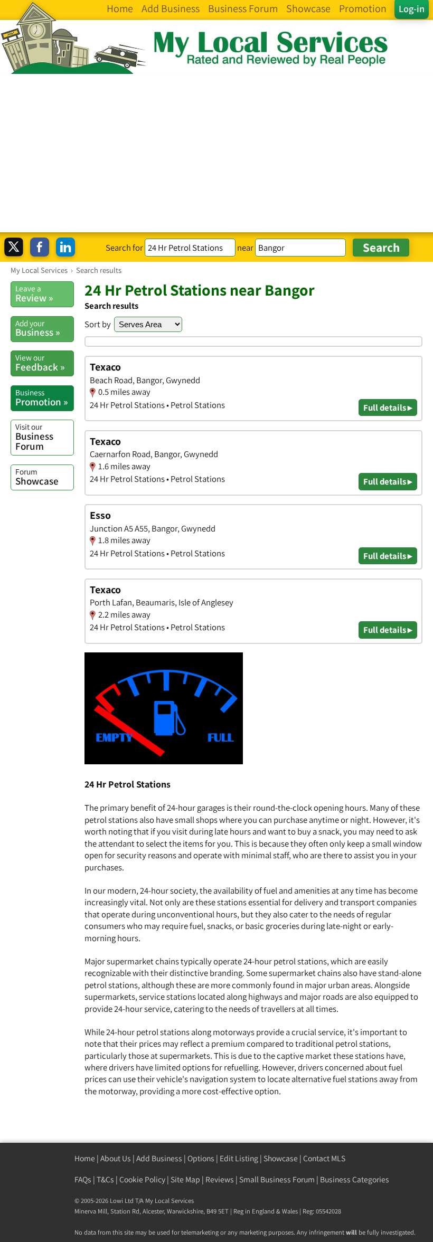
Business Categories (354, 1179)
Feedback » (39, 362)
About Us (115, 1158)
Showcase (37, 476)
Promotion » (41, 397)
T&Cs (105, 1179)
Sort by (97, 324)
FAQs (82, 1179)
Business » (37, 328)
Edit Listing (239, 1158)
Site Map (185, 1179)
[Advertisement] (216, 153)
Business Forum (34, 436)
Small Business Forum (277, 1179)
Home (84, 1158)
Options (200, 1158)
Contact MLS (324, 1158)
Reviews (219, 1179)
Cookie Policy (142, 1179)
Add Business (159, 1158)
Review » (34, 293)
